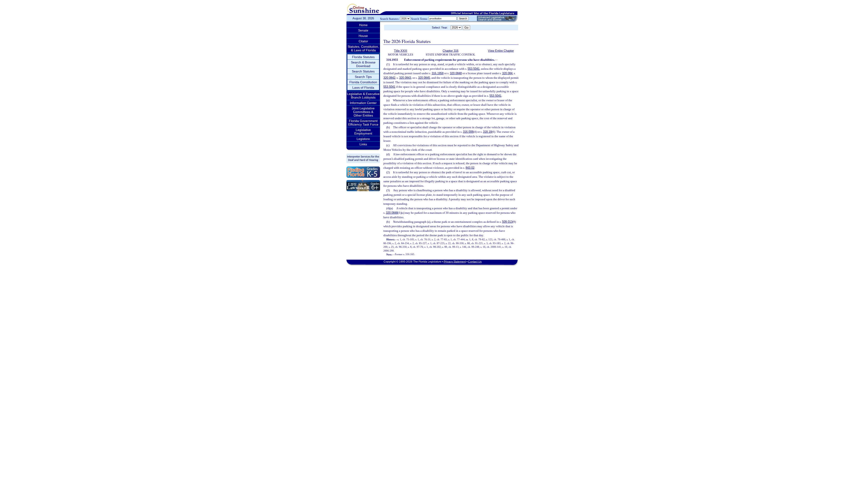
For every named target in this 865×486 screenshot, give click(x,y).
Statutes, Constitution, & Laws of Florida (363, 48)
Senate (363, 30)
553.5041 (474, 68)
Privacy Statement (455, 261)
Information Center (363, 103)
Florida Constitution (363, 82)
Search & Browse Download (363, 64)
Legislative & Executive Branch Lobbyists (363, 95)
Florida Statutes (363, 57)
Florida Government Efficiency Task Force (363, 122)
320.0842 (389, 77)
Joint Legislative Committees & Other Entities (363, 111)
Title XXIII (400, 50)
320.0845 (424, 77)
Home (363, 25)
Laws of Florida (363, 87)
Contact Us (475, 261)
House (363, 36)
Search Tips (363, 77)
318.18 (487, 131)
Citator (363, 41)
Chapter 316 (450, 50)
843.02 (470, 167)
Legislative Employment (363, 131)
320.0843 (405, 77)
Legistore (363, 139)
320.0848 (456, 73)
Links (363, 144)
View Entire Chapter (501, 50)
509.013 (507, 221)
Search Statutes (363, 71)
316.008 (468, 131)
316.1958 (438, 73)
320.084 (507, 73)
